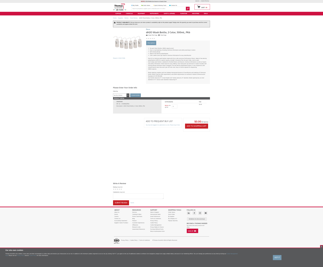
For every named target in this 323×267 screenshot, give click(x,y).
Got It (277, 257)
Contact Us (174, 5)
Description (151, 43)
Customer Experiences (138, 223)
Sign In (197, 1)
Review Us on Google (197, 219)
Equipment (141, 13)
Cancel (132, 203)
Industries (195, 13)
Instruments (154, 13)
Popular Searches (173, 221)
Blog (133, 218)
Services (134, 212)
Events (116, 214)
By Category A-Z (172, 218)
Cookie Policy (154, 223)
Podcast (134, 221)
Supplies (118, 13)
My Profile (135, 5)
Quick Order (171, 214)
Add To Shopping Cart (196, 126)
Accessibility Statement (120, 221)
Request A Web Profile (119, 58)
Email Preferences (155, 216)
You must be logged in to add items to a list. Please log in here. (163, 125)
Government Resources (138, 229)
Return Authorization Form (157, 231)
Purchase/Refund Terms (156, 229)
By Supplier (171, 216)
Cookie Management (156, 225)
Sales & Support (154, 212)
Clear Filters (135, 95)
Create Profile (205, 1)
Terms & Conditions (155, 218)
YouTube (206, 213)
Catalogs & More (136, 214)
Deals (206, 13)
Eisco (148, 29)
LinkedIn (188, 213)
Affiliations (135, 225)
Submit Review (121, 203)
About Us (116, 212)
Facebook (194, 213)
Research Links (136, 227)
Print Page (163, 35)
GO (188, 8)
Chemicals (129, 13)
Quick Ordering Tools (160, 5)
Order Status (146, 5)
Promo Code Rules (137, 216)
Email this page (152, 35)
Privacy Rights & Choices (157, 227)
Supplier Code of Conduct (121, 223)
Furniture (183, 13)
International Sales (155, 214)
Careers (116, 216)
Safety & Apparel (169, 13)
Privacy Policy (154, 221)
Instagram (200, 213)
